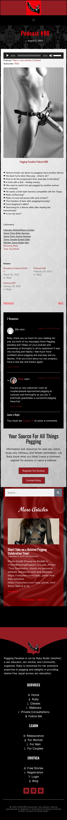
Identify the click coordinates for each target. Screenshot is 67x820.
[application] (33, 55)
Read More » (13, 591)
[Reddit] (26, 791)
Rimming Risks (10, 245)
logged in (28, 420)
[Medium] (33, 791)
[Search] (58, 493)
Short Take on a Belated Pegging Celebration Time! (27, 551)
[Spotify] (41, 791)
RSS (16, 63)
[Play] (7, 55)
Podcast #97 (9, 283)
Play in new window (22, 60)
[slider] (57, 55)
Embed (37, 60)
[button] (33, 19)
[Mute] (50, 55)
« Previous (27, 599)
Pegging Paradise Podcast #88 (33, 162)
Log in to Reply (13, 367)
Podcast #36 (40, 268)
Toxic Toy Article (11, 249)
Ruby (21, 378)
